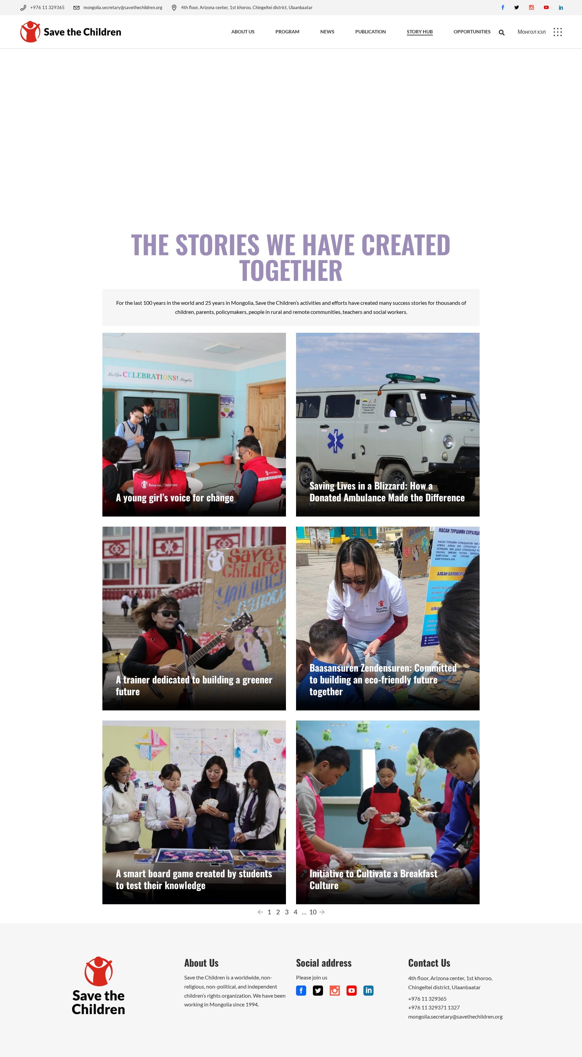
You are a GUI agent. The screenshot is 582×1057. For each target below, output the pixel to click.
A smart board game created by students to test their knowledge (194, 879)
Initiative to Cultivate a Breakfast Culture (374, 879)
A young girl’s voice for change (175, 497)
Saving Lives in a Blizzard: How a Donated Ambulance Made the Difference (387, 491)
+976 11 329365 (47, 7)
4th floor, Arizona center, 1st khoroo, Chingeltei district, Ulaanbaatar (247, 7)
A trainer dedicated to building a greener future (194, 685)
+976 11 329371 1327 (434, 1007)
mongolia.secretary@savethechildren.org (123, 7)
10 (313, 912)
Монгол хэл (532, 31)
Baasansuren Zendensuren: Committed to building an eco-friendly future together (383, 679)
